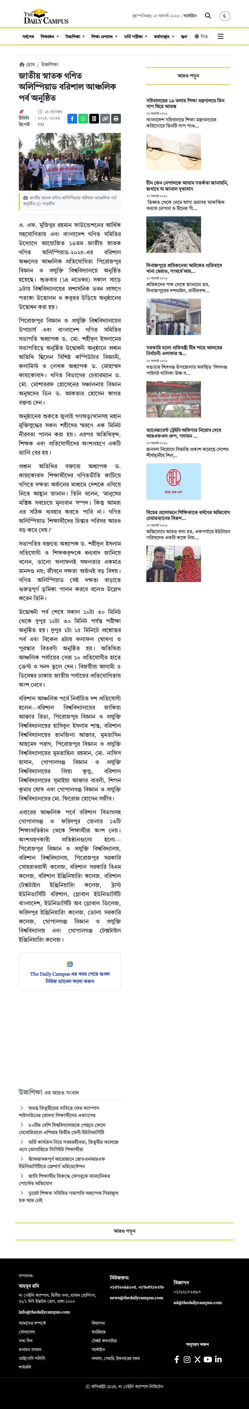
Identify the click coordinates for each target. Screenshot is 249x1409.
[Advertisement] (70, 1039)
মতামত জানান (30, 1350)
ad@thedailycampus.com (198, 1303)
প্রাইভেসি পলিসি (32, 1359)
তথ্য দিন (25, 1341)
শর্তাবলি (25, 1367)
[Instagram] (187, 1360)
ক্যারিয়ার (98, 1332)
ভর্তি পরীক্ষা (134, 37)
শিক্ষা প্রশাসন (102, 37)
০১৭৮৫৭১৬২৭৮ (151, 1287)
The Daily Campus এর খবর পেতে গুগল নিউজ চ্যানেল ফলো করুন (70, 978)
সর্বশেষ (28, 37)
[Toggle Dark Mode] (225, 16)
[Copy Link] (105, 119)
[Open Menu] (220, 36)
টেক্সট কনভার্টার (104, 1341)
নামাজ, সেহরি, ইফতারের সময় (116, 1359)
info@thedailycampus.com (44, 1312)
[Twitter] (94, 119)
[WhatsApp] (83, 119)
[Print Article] (116, 119)
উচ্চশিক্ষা (73, 37)
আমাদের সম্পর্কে (32, 1323)
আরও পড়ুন (188, 76)
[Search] (208, 16)
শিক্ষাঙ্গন (48, 37)
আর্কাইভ (190, 16)
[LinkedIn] (218, 1360)
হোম (30, 65)
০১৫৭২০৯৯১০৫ (123, 1287)
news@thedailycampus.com (136, 1298)
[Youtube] (208, 1360)
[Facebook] (72, 119)
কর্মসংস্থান (162, 37)
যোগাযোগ (27, 1332)
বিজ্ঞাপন (98, 1323)
